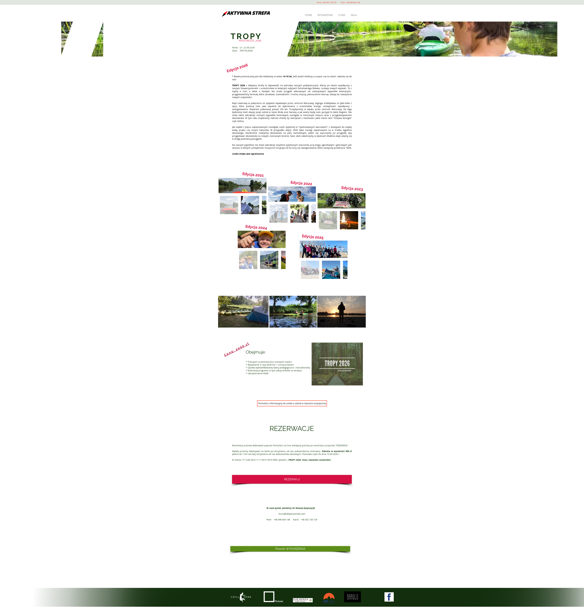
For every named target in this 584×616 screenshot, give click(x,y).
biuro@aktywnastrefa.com (292, 513)
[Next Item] (261, 185)
